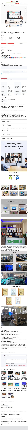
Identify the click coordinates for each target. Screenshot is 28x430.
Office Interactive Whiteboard (20, 419)
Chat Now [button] (21, 43)
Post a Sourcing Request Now (22, 365)
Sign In (2, 75)
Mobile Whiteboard (11, 414)
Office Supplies (4, 5)
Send (7, 365)
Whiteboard (14, 5)
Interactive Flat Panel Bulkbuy (4, 423)
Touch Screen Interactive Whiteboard (22, 421)
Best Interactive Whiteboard (12, 419)
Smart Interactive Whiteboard (12, 421)
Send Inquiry (7, 43)
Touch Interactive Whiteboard (4, 421)
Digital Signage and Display (4, 407)
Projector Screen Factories (4, 419)
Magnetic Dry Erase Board (4, 414)
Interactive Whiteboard (17, 414)
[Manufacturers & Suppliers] (14, 1)
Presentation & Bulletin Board (9, 5)
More (1, 424)
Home (1, 5)
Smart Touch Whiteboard (10, 407)
